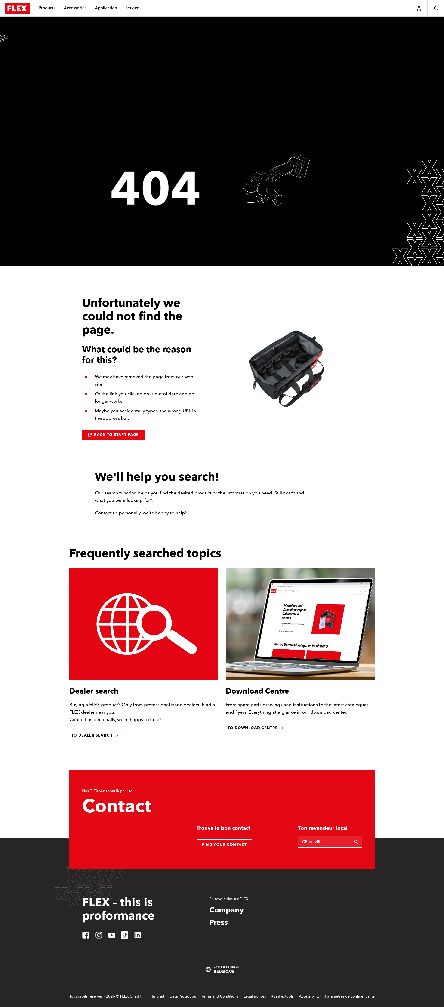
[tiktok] (124, 935)
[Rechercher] (356, 842)
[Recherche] (435, 8)
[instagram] (98, 935)
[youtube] (111, 935)
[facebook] (85, 935)
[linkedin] (137, 935)
